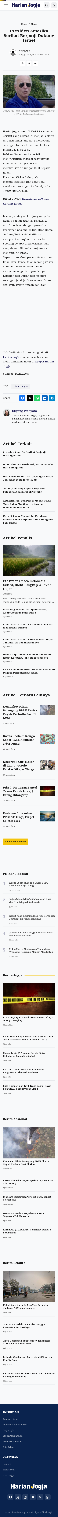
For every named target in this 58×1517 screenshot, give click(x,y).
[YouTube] (33, 1497)
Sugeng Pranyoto (24, 410)
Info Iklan (8, 1447)
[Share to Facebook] (22, 398)
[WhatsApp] (48, 1497)
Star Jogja (9, 1475)
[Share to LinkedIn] (45, 398)
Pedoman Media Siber (15, 1424)
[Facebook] (10, 1497)
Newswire (24, 51)
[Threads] (40, 1497)
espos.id (7, 1464)
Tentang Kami (10, 1419)
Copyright (8, 1430)
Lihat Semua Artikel (15, 841)
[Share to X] (30, 398)
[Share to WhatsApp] (37, 398)
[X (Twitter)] (18, 1497)
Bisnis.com (9, 1469)
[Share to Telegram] (52, 398)
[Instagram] (25, 1497)
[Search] (47, 5)
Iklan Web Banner (12, 1441)
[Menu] (6, 5)
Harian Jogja (11, 357)
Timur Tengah (21, 386)
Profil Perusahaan (12, 1436)
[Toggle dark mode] (54, 5)
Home (24, 24)
